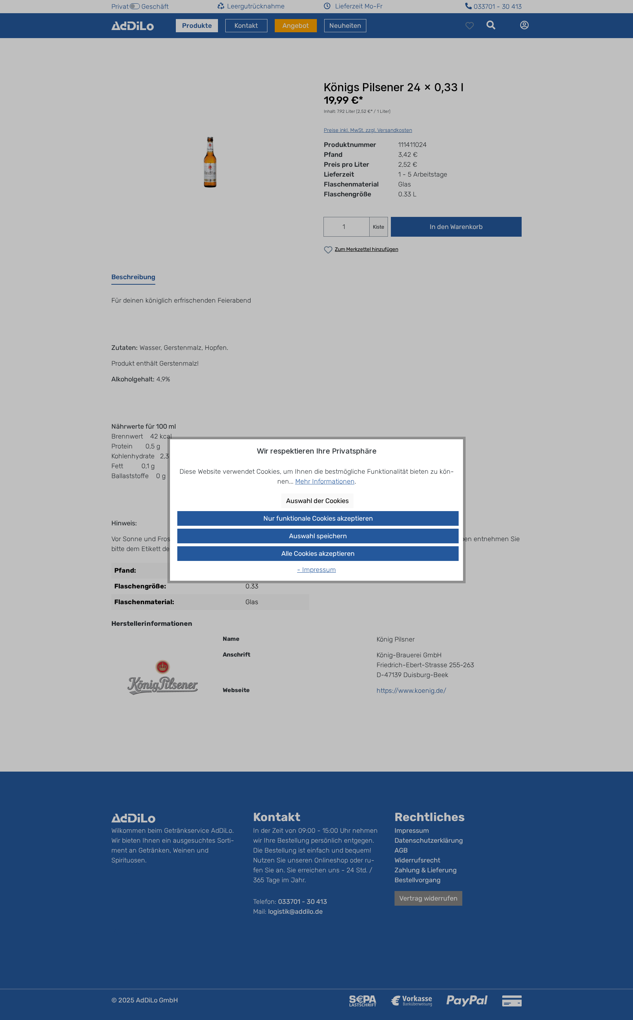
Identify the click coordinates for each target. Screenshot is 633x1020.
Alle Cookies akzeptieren (318, 554)
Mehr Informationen (325, 481)
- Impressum (316, 570)
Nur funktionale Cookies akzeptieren (318, 518)
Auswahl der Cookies (317, 501)
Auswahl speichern (318, 536)
